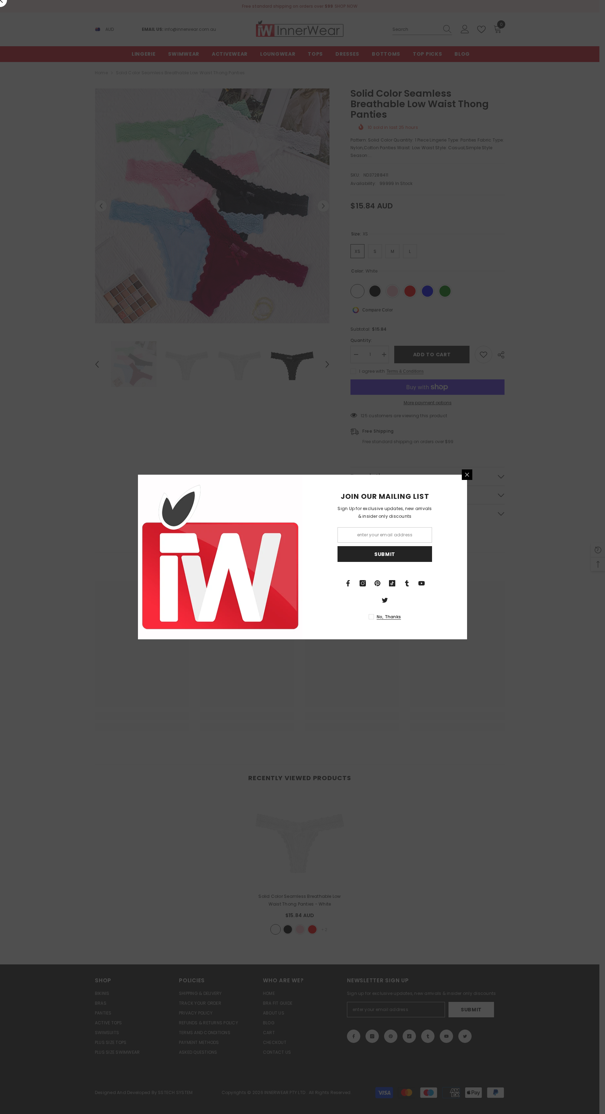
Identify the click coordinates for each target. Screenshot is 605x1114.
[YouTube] (421, 583)
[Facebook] (348, 583)
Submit (384, 554)
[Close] (467, 474)
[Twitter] (384, 600)
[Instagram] (362, 583)
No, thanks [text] (389, 617)
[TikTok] (392, 583)
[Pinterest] (377, 583)
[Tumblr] (406, 583)
